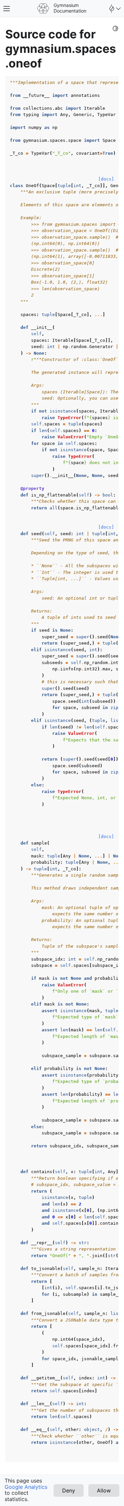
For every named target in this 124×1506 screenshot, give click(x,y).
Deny (68, 1490)
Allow (104, 1490)
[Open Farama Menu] (114, 8)
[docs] (106, 179)
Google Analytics (26, 1487)
